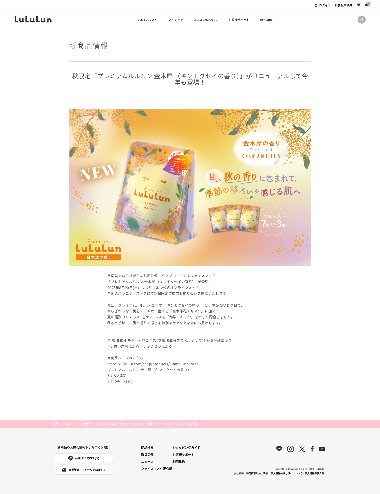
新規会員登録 (343, 5)
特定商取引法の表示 (257, 473)
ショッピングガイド (186, 447)
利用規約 (179, 461)
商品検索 (147, 447)
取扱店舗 (147, 454)
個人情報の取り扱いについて (286, 473)
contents (266, 19)
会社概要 (239, 473)
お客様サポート (183, 454)
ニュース (70, 424)
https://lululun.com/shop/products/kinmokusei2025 (152, 363)
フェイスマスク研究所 (156, 468)
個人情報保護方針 (314, 473)
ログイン (325, 5)
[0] (366, 5)
